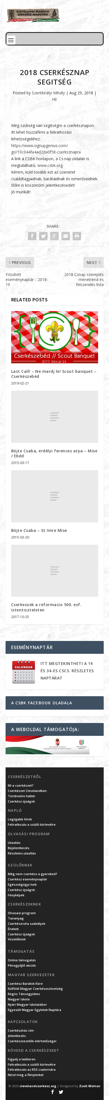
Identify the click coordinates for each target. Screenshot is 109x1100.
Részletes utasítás (22, 853)
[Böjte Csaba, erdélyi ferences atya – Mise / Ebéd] (54, 417)
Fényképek (16, 895)
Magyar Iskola (19, 999)
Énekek (13, 929)
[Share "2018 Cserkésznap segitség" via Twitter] (43, 236)
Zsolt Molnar (89, 1086)
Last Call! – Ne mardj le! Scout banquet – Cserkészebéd (54, 374)
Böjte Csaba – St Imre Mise (39, 530)
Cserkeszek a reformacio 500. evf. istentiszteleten (46, 607)
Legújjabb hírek (20, 819)
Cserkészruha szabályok (26, 923)
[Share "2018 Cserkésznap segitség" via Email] (65, 236)
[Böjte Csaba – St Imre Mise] (54, 496)
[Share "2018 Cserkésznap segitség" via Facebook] (32, 236)
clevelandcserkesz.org (38, 1086)
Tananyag (16, 918)
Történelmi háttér (21, 796)
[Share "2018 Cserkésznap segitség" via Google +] (54, 236)
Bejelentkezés (18, 848)
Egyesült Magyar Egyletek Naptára (34, 1010)
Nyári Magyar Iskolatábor (27, 1004)
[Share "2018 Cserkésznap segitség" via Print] (76, 236)
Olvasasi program (22, 913)
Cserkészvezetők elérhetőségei (32, 1041)
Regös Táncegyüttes (24, 994)
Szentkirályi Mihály (48, 92)
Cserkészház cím (21, 1030)
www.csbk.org (50, 165)
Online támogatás (22, 960)
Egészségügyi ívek (22, 884)
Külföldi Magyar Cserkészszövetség (35, 988)
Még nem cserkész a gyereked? (32, 874)
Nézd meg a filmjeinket (26, 1075)
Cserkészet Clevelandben (27, 791)
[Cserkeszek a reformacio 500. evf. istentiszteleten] (54, 571)
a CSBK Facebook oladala (41, 702)
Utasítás (14, 842)
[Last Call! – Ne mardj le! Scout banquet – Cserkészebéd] (54, 337)
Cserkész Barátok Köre (25, 983)
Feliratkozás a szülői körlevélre (32, 824)
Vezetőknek (17, 939)
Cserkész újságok (21, 801)
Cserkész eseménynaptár (27, 879)
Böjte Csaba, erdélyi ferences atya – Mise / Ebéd (54, 453)
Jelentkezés (17, 1036)
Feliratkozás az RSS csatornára (32, 1069)
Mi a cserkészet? (21, 785)
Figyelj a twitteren (21, 1059)
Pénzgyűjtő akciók (22, 965)
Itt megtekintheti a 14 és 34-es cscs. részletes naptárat (67, 671)
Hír (54, 99)
